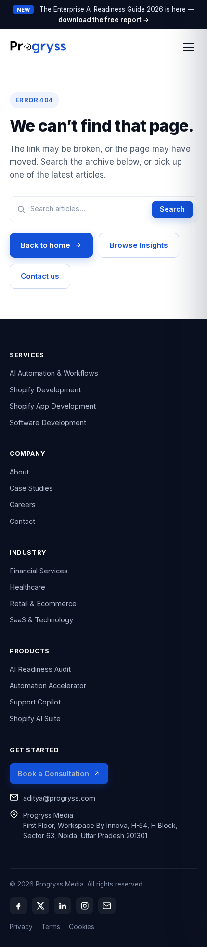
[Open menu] (188, 47)
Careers (23, 504)
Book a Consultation (53, 773)
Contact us (40, 275)
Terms (50, 927)
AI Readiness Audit (40, 669)
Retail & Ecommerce (43, 603)
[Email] (107, 905)
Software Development (48, 422)
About (19, 472)
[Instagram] (84, 905)
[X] (40, 905)
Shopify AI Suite (35, 719)
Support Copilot (35, 702)
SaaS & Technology (41, 620)
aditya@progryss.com (59, 798)
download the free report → (103, 20)
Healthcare (27, 587)
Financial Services (39, 571)
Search (172, 209)
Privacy (21, 927)
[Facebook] (18, 905)
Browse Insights (139, 245)
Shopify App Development (53, 406)
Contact (22, 521)
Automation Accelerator (48, 685)
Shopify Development (45, 390)
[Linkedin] (62, 905)
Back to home (45, 245)
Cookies (81, 927)
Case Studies (31, 488)
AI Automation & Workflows (54, 373)
